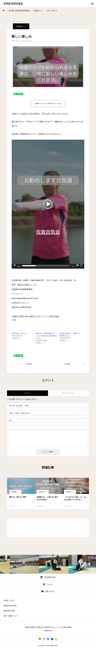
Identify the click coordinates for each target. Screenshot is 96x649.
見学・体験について (11, 616)
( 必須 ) (19, 405)
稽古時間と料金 (9, 611)
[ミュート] (77, 265)
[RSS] (56, 639)
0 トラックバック (68, 393)
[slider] (46, 265)
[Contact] (52, 639)
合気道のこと (21, 26)
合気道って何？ (9, 600)
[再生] (15, 265)
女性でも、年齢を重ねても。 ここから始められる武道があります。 (46, 335)
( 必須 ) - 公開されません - (20, 413)
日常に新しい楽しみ (19, 333)
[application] (48, 204)
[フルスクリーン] (81, 265)
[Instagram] (44, 639)
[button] (48, 204)
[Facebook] (48, 639)
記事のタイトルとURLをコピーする (48, 103)
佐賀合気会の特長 (10, 605)
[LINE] (40, 639)
